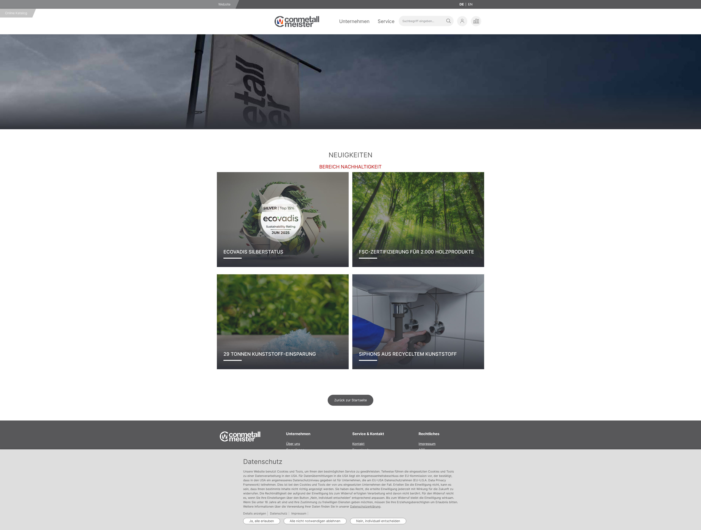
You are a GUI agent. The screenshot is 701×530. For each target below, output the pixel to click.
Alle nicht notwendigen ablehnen (315, 521)
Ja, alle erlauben (261, 521)
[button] (462, 21)
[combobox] (426, 21)
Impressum (427, 444)
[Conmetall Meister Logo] (297, 21)
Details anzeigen (254, 513)
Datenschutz (278, 513)
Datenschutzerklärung (365, 506)
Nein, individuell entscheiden (378, 521)
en (470, 4)
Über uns (293, 444)
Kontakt (358, 444)
